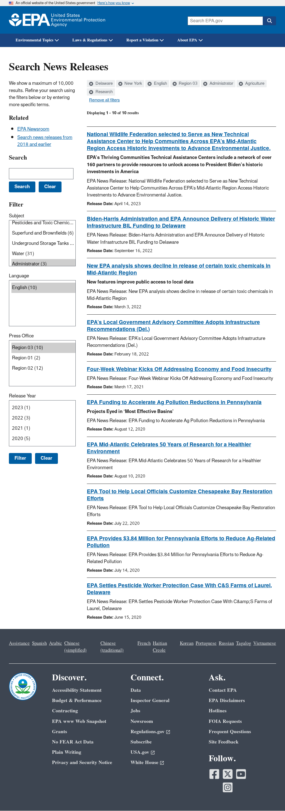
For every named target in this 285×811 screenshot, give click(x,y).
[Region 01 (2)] (43, 358)
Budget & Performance (77, 700)
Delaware (103, 83)
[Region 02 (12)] (43, 368)
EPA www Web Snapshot (79, 721)
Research (103, 92)
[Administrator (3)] (43, 264)
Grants (59, 732)
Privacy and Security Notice (82, 762)
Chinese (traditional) (112, 646)
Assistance (19, 643)
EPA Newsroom (33, 129)
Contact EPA (223, 690)
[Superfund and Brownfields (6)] (43, 233)
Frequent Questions (230, 732)
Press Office (21, 336)
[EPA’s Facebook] (214, 774)
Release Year (22, 396)
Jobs (135, 711)
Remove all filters (104, 100)
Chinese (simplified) (75, 646)
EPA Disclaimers (227, 700)
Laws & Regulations (89, 40)
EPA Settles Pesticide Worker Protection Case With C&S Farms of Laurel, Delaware (179, 589)
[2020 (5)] (43, 439)
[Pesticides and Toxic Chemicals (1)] (43, 223)
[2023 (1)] (43, 408)
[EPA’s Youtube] (241, 774)
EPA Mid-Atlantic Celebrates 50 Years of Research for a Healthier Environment (169, 448)
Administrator (220, 83)
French (144, 643)
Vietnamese (264, 643)
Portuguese (206, 643)
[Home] (57, 20)
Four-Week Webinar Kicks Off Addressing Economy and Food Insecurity (179, 369)
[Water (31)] (43, 254)
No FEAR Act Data (73, 742)
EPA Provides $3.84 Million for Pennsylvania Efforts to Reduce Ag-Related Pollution (181, 542)
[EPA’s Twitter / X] (227, 774)
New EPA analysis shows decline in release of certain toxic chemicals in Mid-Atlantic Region (179, 269)
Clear (46, 458)
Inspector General (150, 700)
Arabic (55, 643)
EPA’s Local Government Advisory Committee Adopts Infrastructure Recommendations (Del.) (173, 326)
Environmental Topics (34, 40)
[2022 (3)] (43, 418)
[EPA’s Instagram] (227, 787)
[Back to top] (269, 795)
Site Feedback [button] (224, 742)
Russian (226, 643)
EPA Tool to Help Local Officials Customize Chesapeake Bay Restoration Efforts (179, 495)
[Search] (269, 20)
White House (144, 762)
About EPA (187, 40)
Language (19, 276)
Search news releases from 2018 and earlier (44, 141)
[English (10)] (43, 288)
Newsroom (142, 721)
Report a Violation (142, 40)
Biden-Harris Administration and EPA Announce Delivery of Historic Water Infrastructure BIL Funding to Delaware (181, 222)
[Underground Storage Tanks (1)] (43, 243)
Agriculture (254, 83)
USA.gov (140, 752)
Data (136, 690)
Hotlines (218, 711)
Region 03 (188, 83)
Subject (16, 216)
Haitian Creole (160, 646)
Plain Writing (66, 752)
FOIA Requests (225, 721)
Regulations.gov (147, 732)
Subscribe (141, 742)
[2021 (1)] (43, 428)
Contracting (65, 711)
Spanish (39, 643)
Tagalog (243, 643)
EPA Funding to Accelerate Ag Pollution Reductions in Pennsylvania (174, 402)
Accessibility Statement (77, 690)
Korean (186, 643)
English (160, 83)
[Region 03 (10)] (43, 348)
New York (132, 83)
